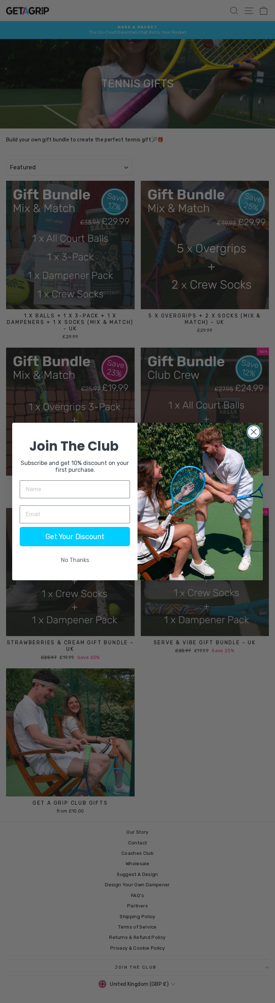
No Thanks (75, 560)
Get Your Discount (75, 536)
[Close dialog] (253, 432)
